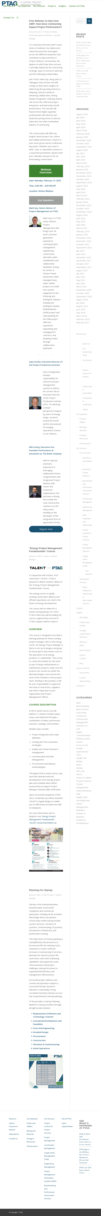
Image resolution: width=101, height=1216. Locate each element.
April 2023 (80, 224)
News (47, 556)
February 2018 (83, 319)
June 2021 (80, 277)
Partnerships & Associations (87, 389)
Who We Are (81, 334)
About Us (86, 344)
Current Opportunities (85, 679)
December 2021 (83, 257)
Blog (81, 663)
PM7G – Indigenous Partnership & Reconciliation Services (87, 595)
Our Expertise (81, 414)
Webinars (48, 35)
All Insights (84, 617)
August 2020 (82, 299)
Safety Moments (83, 790)
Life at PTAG (84, 673)
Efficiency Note (83, 738)
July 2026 (80, 117)
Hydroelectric (82, 751)
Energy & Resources (84, 437)
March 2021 (81, 286)
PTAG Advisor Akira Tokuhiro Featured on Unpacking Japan (83, 93)
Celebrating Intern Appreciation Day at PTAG (83, 83)
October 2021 (82, 263)
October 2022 (82, 244)
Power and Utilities (31, 1125)
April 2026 (80, 127)
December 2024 (83, 172)
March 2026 (81, 130)
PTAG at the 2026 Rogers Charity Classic (82, 73)
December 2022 (83, 237)
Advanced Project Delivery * (87, 472)
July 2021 (80, 273)
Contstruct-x (82, 725)
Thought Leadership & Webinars (85, 633)
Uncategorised (83, 800)
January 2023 (82, 234)
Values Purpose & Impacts (13, 1126)
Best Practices (85, 650)
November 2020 (83, 290)
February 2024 (83, 198)
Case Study (81, 712)
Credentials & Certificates (87, 401)
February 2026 (83, 133)
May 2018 (80, 312)
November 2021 (83, 260)
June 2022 (80, 254)
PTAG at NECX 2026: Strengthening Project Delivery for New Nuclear (85, 1139)
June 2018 (80, 309)
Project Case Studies (85, 624)
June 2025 (80, 156)
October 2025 (82, 143)
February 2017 (83, 322)
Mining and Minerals (31, 1132)
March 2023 (81, 228)
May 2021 (80, 280)
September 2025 (84, 146)
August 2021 (82, 270)
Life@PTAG (81, 758)
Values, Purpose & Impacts (87, 373)
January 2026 (82, 137)
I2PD (78, 755)
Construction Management (87, 500)
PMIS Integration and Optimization (87, 520)
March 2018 (81, 316)
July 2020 (80, 303)
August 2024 (82, 185)
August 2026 (82, 114)
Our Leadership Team (87, 352)
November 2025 (83, 140)
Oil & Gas (80, 771)
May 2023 (80, 221)
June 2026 (80, 120)
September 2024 (84, 182)
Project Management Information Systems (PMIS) (50, 1176)
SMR (78, 794)
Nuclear (79, 768)
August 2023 (82, 215)
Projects (79, 608)
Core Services (85, 453)
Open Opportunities (67, 1125)
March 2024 (81, 195)
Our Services (81, 448)
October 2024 (82, 179)
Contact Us (80, 686)
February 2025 (83, 166)
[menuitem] (9, 6)
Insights (79, 612)
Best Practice (49, 895)
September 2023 (84, 211)
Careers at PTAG (82, 668)
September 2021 (84, 267)
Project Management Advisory (87, 547)
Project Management (37, 35)
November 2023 (83, 205)
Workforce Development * (87, 461)
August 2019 (82, 306)
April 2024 (80, 192)
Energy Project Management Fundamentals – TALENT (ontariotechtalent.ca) (42, 819)
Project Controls (83, 657)
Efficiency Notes (83, 643)
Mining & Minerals (83, 429)
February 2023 (83, 231)
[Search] (17, 17)
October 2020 (82, 293)
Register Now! (45, 529)
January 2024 (82, 202)
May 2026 (80, 124)
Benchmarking (82, 706)
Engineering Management (87, 508)
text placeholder (89, 572)
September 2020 (84, 296)
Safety (85, 409)
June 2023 (80, 218)
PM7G (79, 774)
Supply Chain (81, 797)
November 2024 (83, 176)
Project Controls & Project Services (87, 535)
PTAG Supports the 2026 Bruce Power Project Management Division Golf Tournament (83, 60)
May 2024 (80, 189)
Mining (79, 761)
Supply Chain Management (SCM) (87, 561)
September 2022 (84, 247)
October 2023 (82, 208)
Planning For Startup (40, 890)
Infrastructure (85, 443)
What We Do (14, 1134)
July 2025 (80, 153)
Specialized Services (84, 580)
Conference (81, 716)
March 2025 (81, 163)
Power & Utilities (51, 32)
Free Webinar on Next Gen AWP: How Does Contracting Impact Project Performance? (45, 24)
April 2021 (80, 283)
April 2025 (80, 159)
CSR (78, 729)
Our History (87, 360)
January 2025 (82, 169)
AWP (78, 703)
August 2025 (82, 150)
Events (79, 742)
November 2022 (83, 241)
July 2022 (80, 250)
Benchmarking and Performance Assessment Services (87, 487)
